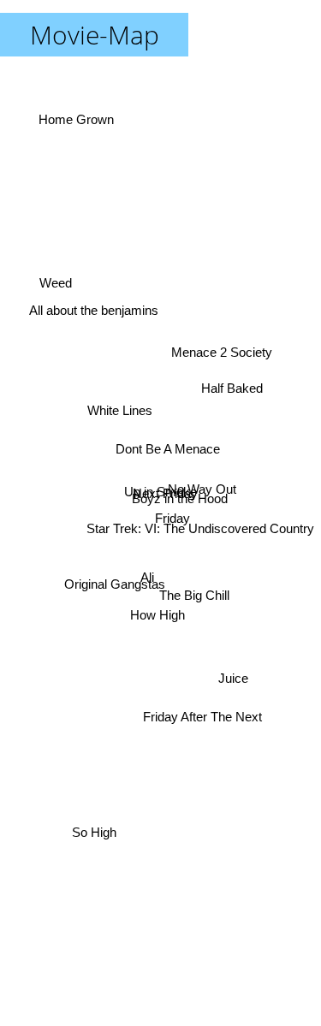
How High (157, 617)
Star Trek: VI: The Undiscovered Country (200, 528)
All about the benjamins (94, 304)
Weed (56, 275)
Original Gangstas (114, 587)
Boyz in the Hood (180, 500)
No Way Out (203, 488)
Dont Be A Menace (168, 448)
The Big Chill (195, 593)
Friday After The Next (201, 719)
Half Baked (233, 390)
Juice (235, 669)
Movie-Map (94, 34)
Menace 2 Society (222, 354)
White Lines (119, 409)
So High (94, 833)
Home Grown (74, 124)
